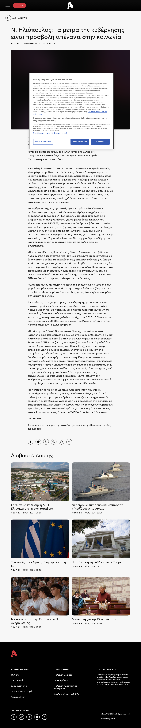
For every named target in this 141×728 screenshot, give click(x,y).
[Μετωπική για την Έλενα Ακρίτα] (101, 596)
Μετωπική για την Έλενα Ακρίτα (94, 619)
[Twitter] (46, 442)
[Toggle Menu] (8, 5)
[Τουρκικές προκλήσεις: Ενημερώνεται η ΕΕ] (40, 539)
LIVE (21, 5)
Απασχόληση (18, 696)
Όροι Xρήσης (61, 680)
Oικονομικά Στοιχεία (22, 691)
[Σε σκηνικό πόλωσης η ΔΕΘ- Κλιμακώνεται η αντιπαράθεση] (40, 481)
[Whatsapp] (61, 442)
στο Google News (71, 425)
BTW (113, 719)
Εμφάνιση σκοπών (43, 142)
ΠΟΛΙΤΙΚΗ (29, 43)
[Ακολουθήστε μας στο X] (44, 717)
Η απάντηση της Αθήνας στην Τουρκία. (98, 562)
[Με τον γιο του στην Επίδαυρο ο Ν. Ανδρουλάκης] (40, 596)
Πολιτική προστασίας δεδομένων (65, 687)
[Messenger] (38, 442)
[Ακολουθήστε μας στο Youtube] (37, 717)
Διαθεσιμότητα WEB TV (66, 694)
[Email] (69, 442)
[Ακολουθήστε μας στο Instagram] (29, 717)
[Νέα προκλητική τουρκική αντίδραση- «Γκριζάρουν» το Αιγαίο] (101, 481)
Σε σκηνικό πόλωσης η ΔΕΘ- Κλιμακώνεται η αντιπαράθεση (32, 506)
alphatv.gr (55, 425)
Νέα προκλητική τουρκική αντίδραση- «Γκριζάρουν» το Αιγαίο (98, 506)
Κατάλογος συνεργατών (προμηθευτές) (50, 133)
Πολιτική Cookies (63, 674)
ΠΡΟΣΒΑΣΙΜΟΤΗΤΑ (106, 669)
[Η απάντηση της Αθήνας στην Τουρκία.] (101, 539)
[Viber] (53, 442)
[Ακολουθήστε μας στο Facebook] (14, 717)
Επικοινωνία (17, 680)
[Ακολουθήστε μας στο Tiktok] (21, 717)
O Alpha (15, 674)
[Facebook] (30, 442)
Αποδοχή (100, 142)
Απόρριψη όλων (80, 142)
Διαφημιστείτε (19, 685)
